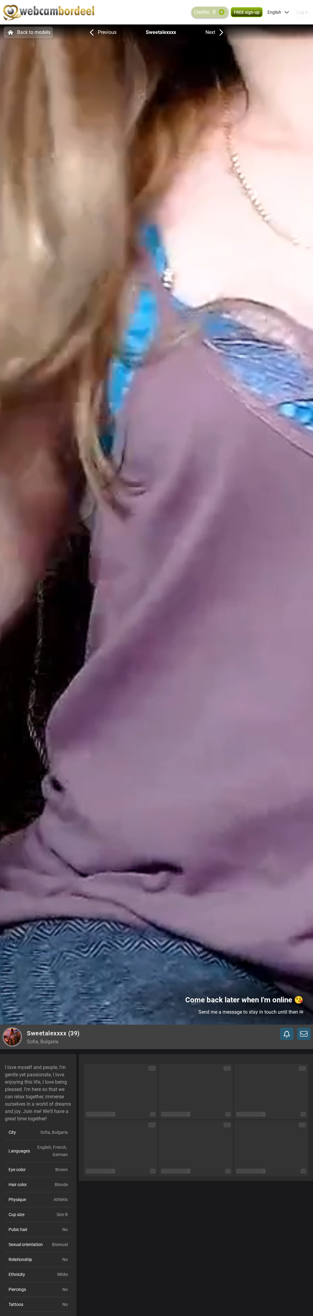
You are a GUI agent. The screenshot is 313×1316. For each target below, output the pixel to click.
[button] (278, 12)
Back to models (33, 32)
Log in (302, 12)
